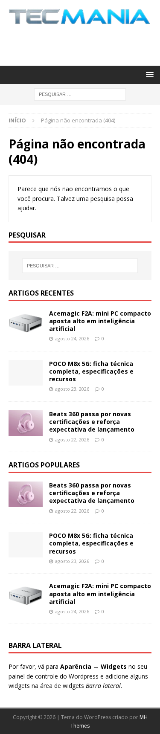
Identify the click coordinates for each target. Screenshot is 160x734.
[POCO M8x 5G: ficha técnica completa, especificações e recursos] (26, 373)
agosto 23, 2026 (72, 389)
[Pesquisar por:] (80, 94)
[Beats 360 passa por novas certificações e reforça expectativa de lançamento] (26, 423)
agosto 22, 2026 (72, 439)
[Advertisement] (84, 44)
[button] (148, 74)
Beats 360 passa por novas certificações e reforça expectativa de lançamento (91, 421)
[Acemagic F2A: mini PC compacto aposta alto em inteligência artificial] (26, 322)
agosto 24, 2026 (72, 338)
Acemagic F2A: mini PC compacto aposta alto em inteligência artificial (100, 321)
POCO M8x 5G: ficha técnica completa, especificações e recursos (91, 371)
